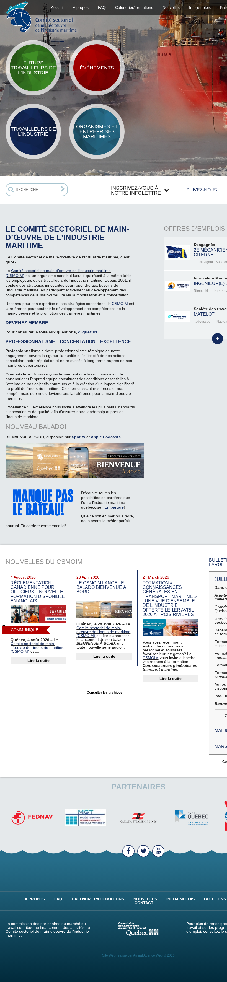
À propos (35, 899)
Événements (97, 68)
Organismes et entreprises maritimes (97, 131)
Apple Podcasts (106, 437)
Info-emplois (200, 7)
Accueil (57, 7)
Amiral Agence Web (148, 955)
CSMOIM (120, 303)
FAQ (102, 7)
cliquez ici (87, 332)
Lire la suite (38, 660)
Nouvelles (171, 7)
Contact (144, 903)
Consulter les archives (104, 693)
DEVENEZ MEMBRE (27, 322)
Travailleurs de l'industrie (33, 131)
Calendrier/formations (134, 7)
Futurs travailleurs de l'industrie (33, 68)
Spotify (78, 437)
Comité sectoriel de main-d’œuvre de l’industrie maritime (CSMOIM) (38, 647)
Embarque (114, 507)
